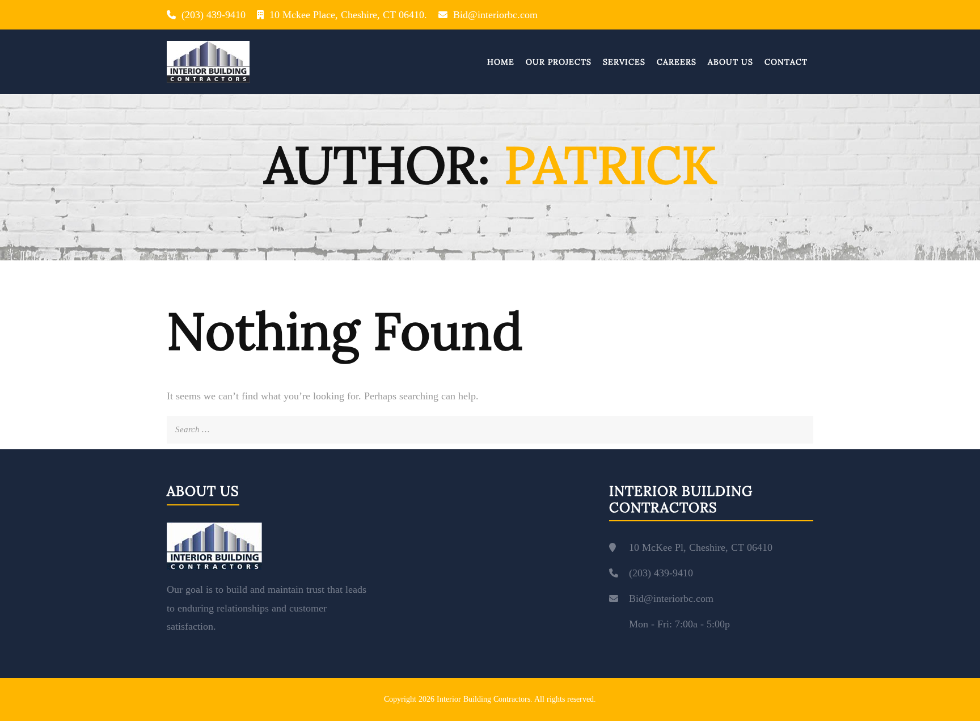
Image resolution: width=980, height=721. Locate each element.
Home (500, 62)
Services (624, 62)
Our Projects (559, 62)
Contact (786, 62)
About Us (730, 62)
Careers (676, 62)
